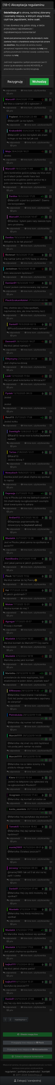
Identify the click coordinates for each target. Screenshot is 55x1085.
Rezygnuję (15, 81)
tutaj (41, 48)
